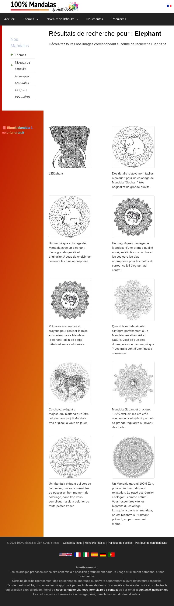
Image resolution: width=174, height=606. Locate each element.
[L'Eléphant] (70, 167)
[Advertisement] (92, 84)
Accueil (9, 19)
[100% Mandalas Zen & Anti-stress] (61, 6)
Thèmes (28, 19)
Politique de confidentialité (151, 542)
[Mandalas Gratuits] (77, 554)
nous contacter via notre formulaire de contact (87, 589)
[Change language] (169, 6)
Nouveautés (94, 19)
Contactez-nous (72, 542)
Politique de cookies (120, 542)
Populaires (119, 19)
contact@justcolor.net (153, 589)
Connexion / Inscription (144, 5)
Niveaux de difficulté (60, 19)
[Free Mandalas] (65, 554)
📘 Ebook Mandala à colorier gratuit (17, 130)
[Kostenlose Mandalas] (103, 554)
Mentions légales (95, 542)
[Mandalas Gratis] (94, 554)
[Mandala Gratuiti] (86, 554)
